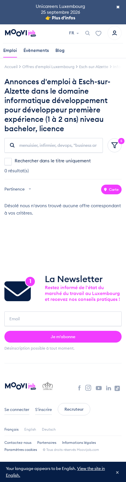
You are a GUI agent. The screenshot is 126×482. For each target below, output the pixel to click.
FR (72, 33)
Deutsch (49, 429)
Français (11, 429)
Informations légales (79, 442)
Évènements (36, 50)
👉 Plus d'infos (60, 18)
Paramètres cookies (20, 449)
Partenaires (46, 442)
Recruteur (74, 409)
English (30, 429)
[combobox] (18, 189)
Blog (59, 50)
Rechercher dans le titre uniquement (53, 161)
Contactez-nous (17, 442)
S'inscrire (43, 409)
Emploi (10, 50)
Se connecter (16, 409)
